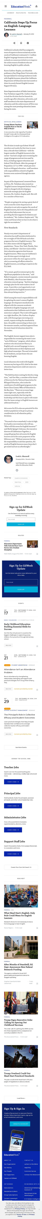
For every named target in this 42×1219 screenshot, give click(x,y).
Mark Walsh (8, 554)
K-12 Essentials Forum (26, 620)
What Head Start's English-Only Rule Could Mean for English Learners (19, 915)
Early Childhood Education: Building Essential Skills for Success (17, 627)
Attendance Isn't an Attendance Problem (19, 671)
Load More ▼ (21, 1098)
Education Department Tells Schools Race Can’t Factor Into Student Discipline (13, 547)
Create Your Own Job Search (20, 867)
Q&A (12, 910)
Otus (29, 734)
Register (8, 645)
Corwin (30, 689)
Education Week (30, 459)
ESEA (26, 482)
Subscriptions (8, 1188)
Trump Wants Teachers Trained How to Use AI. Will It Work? (13, 127)
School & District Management (16, 710)
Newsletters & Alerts (10, 1191)
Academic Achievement (21, 478)
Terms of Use (21, 1214)
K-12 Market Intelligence (32, 1199)
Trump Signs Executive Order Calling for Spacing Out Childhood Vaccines (18, 1022)
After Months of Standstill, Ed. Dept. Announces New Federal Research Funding (18, 967)
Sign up (21, 589)
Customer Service (30, 1171)
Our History (8, 1167)
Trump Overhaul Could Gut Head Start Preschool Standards (19, 1074)
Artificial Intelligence (12, 122)
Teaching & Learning (34, 12)
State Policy (18, 482)
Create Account (20, 1124)
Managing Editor (20, 459)
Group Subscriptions (11, 1195)
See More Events (21, 747)
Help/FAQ (27, 1167)
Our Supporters (9, 1174)
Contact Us (28, 1160)
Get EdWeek (8, 1184)
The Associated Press (11, 1037)
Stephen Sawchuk (10, 981)
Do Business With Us (32, 1184)
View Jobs (12, 782)
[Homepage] (21, 6)
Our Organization (9, 1164)
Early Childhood (10, 620)
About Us (7, 1160)
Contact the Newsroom (32, 1174)
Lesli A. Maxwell (17, 34)
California (17, 486)
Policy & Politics (21, 12)
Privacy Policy (20, 1209)
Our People (8, 1171)
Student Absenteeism (20, 665)
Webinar (32, 665)
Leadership (10, 12)
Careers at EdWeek (10, 1178)
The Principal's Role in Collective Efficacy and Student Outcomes (19, 716)
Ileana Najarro (8, 928)
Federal (8, 19)
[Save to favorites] (21, 43)
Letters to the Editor (31, 1164)
